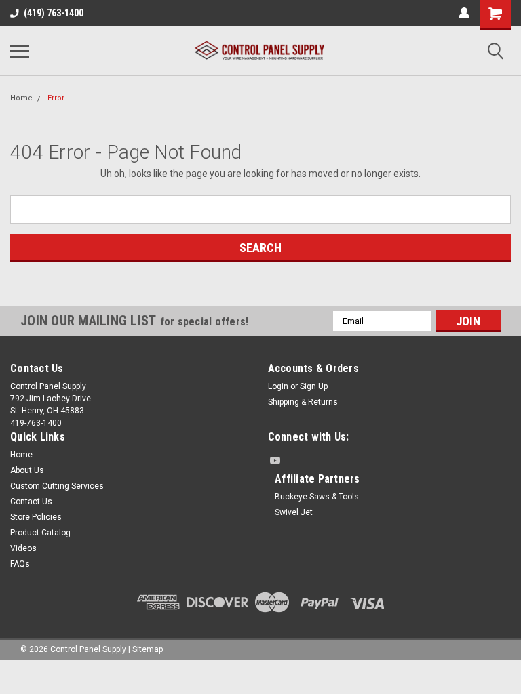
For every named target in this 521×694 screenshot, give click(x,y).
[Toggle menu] (19, 50)
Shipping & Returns (303, 402)
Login (278, 386)
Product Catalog (40, 532)
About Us (27, 470)
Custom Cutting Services (57, 486)
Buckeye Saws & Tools (317, 497)
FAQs (20, 564)
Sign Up (314, 386)
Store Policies (36, 517)
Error (55, 98)
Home (21, 98)
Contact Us (31, 501)
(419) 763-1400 (53, 12)
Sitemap (147, 649)
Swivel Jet (294, 512)
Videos (23, 548)
